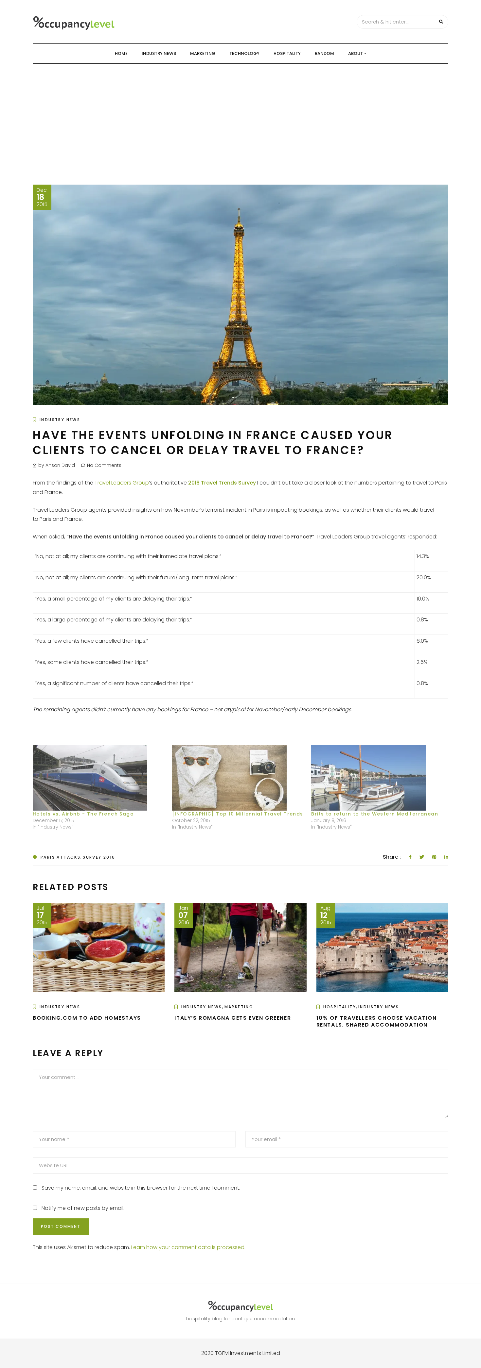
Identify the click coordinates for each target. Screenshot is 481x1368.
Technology (244, 53)
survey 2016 (99, 857)
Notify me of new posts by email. (83, 1208)
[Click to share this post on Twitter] (421, 857)
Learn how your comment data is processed (187, 1247)
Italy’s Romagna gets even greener (232, 1018)
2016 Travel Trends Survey (222, 482)
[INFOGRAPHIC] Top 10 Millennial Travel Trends (237, 814)
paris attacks (60, 857)
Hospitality (287, 53)
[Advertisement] (240, 112)
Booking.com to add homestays (87, 1018)
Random (324, 53)
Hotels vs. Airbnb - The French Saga (83, 814)
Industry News (159, 53)
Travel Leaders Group (122, 482)
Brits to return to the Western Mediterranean (374, 814)
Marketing (202, 53)
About (355, 53)
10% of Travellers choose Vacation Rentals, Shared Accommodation (376, 1021)
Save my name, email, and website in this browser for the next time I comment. (141, 1188)
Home (121, 53)
